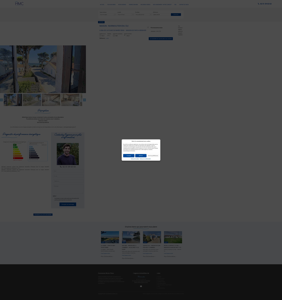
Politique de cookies (135, 158)
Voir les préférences (153, 155)
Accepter (129, 155)
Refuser (141, 155)
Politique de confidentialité (145, 158)
